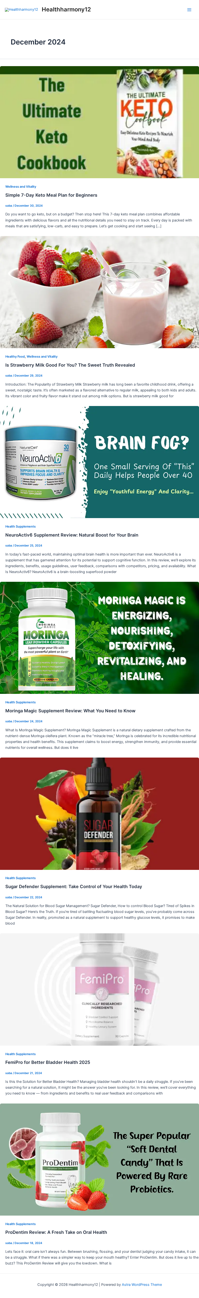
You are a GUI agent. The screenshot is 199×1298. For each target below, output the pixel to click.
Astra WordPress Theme (142, 1284)
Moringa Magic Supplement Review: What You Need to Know (70, 710)
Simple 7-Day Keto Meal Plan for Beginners (51, 195)
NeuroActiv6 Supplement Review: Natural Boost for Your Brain (71, 535)
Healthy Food (15, 356)
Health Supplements (20, 526)
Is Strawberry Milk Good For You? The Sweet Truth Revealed (70, 365)
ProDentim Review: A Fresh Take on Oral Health (56, 1232)
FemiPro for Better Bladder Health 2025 (47, 1062)
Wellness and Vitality (20, 186)
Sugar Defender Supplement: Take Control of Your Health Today (73, 886)
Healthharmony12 (66, 9)
